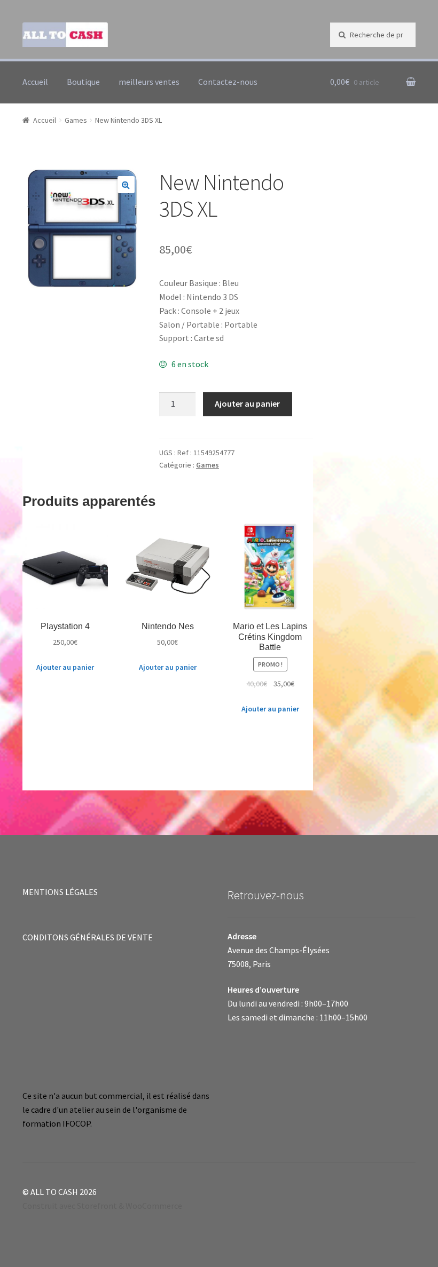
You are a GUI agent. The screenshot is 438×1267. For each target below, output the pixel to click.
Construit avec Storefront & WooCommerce (102, 1205)
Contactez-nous (227, 81)
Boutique (83, 81)
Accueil (35, 81)
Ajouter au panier (247, 403)
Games (76, 120)
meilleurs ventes (149, 81)
